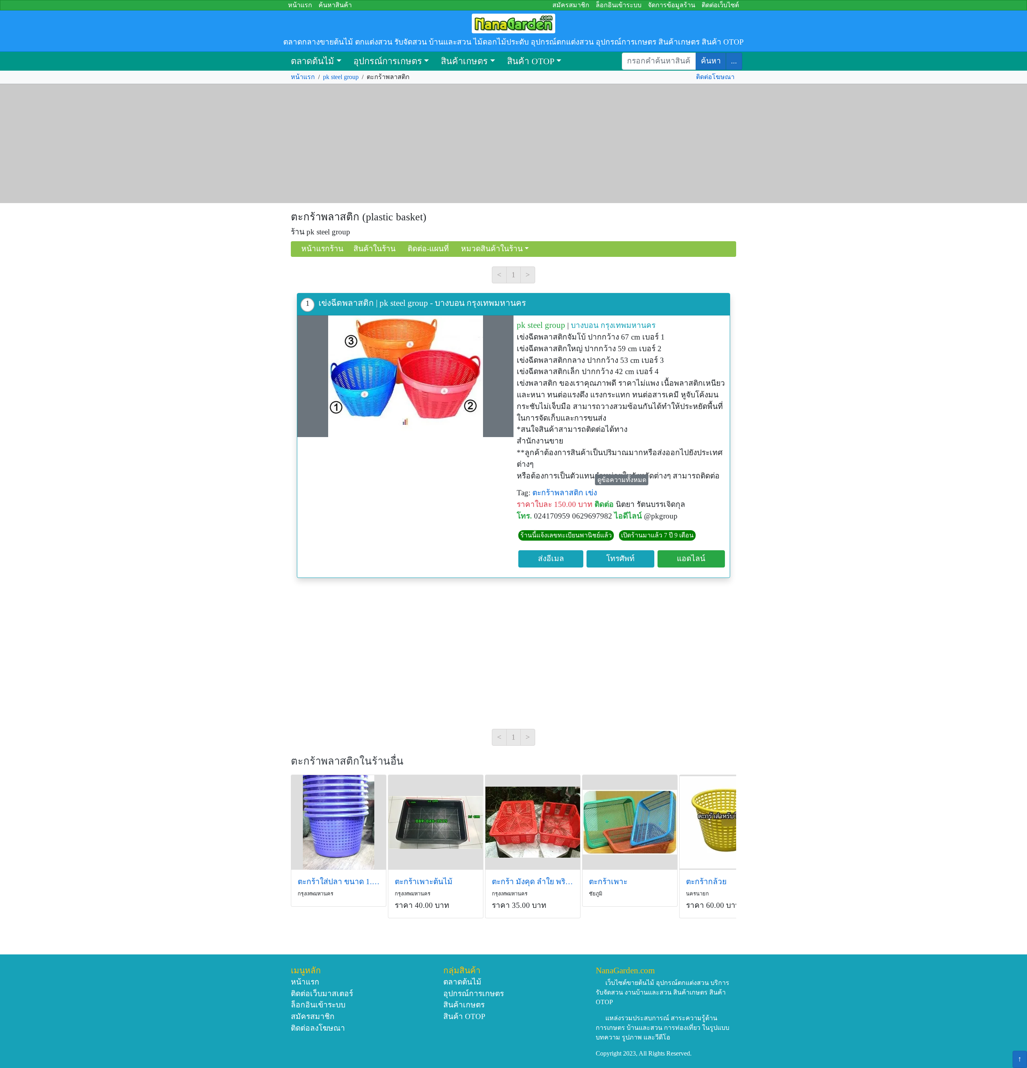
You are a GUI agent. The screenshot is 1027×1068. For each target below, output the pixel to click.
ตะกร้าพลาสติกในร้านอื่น (347, 761)
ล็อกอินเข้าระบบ (618, 5)
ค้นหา (711, 61)
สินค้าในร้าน (374, 248)
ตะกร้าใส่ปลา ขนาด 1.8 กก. (339, 881)
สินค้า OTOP (530, 61)
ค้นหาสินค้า (335, 5)
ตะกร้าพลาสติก (557, 492)
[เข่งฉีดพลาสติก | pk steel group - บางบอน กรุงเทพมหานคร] (405, 376)
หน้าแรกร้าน (322, 248)
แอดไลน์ (691, 558)
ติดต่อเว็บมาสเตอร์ (322, 993)
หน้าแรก (300, 5)
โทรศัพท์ (620, 558)
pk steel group (341, 76)
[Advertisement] (513, 143)
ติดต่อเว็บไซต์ (720, 5)
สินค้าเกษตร (464, 61)
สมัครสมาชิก (570, 5)
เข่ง (591, 492)
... (734, 61)
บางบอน (585, 325)
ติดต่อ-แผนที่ (428, 248)
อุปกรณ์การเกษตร (387, 61)
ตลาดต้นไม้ (312, 61)
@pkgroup (661, 516)
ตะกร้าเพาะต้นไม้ (424, 881)
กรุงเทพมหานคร (628, 325)
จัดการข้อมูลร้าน (671, 5)
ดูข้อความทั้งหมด (621, 479)
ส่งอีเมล (551, 558)
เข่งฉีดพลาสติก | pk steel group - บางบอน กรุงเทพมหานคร (422, 302)
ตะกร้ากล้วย (706, 881)
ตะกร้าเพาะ (608, 881)
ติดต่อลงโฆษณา (318, 1028)
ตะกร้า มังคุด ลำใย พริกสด (533, 881)
